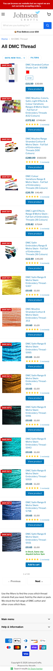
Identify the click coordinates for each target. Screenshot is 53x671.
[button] (14, 57)
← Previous (14, 581)
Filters (35, 58)
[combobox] (22, 25)
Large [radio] (29, 78)
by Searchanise (35, 668)
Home (4, 39)
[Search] (48, 25)
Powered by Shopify (27, 666)
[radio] (27, 72)
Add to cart (33, 564)
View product (35, 89)
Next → (39, 581)
